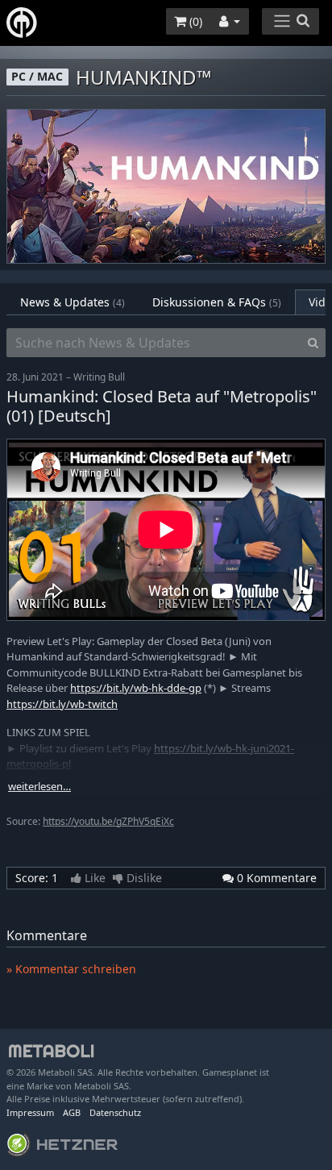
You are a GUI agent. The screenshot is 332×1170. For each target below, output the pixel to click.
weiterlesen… (39, 786)
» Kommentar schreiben (71, 968)
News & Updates (72, 302)
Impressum (30, 1112)
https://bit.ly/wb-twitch (62, 704)
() (194, 21)
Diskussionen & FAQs (216, 302)
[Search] (313, 342)
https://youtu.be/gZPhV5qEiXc (108, 821)
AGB (72, 1112)
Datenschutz (115, 1112)
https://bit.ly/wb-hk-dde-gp (135, 688)
